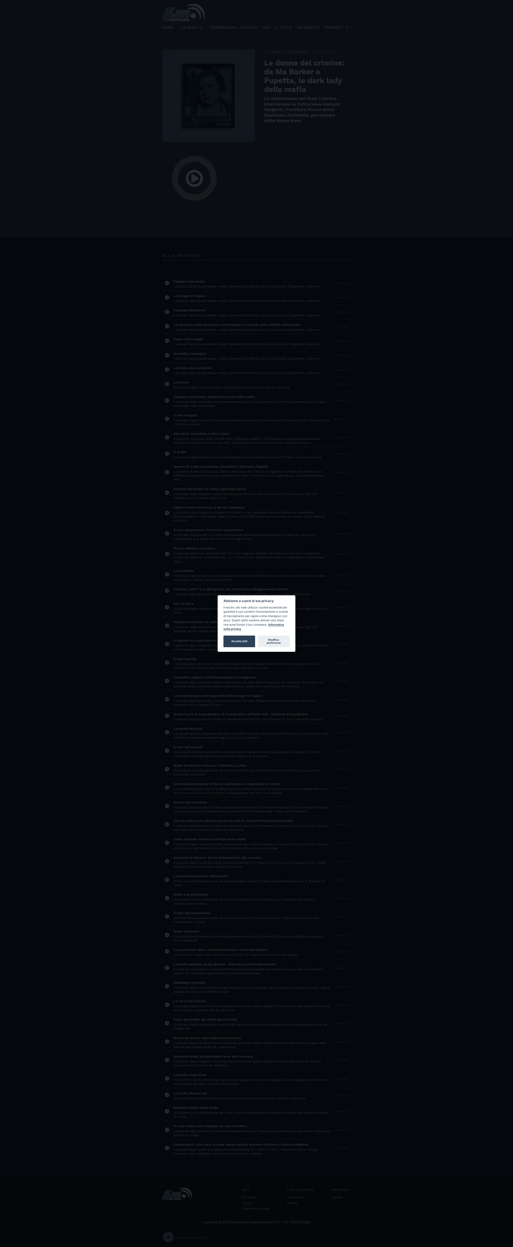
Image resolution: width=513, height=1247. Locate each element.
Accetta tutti (239, 641)
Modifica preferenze (274, 641)
